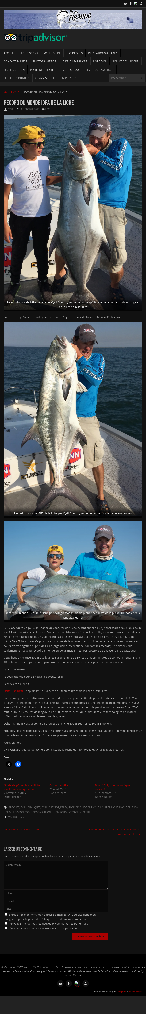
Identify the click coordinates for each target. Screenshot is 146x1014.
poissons (37, 812)
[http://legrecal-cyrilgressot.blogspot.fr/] (141, 3)
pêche (15, 92)
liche (114, 807)
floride (74, 807)
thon (47, 812)
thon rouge (60, 812)
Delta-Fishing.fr (13, 691)
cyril (11, 109)
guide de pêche (89, 807)
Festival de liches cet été (23, 829)
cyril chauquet (30, 807)
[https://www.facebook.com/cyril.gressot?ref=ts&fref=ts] (130, 3)
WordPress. (135, 991)
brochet (13, 807)
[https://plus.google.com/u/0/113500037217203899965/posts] (136, 3)
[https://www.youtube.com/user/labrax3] (125, 3)
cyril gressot (50, 807)
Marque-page (16, 817)
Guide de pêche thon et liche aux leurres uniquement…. (22, 787)
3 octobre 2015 (30, 109)
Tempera (121, 991)
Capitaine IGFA (58, 785)
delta (63, 807)
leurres (105, 807)
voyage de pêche (79, 812)
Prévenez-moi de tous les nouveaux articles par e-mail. (44, 928)
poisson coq (21, 812)
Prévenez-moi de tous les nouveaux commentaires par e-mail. (49, 923)
